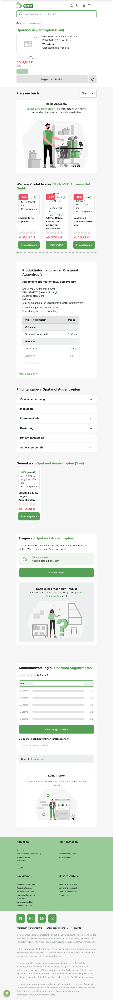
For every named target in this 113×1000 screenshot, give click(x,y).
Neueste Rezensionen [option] (33, 759)
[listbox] (56, 759)
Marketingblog (65, 857)
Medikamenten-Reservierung (28, 854)
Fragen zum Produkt (52, 79)
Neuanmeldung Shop (67, 854)
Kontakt (19, 868)
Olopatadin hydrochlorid (55, 47)
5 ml (22, 71)
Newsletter (20, 861)
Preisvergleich (29, 244)
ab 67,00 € (54, 237)
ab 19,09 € (26, 509)
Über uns (20, 850)
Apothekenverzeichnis (25, 884)
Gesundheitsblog (23, 857)
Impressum (21, 928)
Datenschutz (36, 928)
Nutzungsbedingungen (56, 928)
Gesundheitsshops (24, 888)
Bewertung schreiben (56, 729)
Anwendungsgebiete (24, 902)
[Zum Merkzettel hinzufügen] (35, 37)
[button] (89, 5)
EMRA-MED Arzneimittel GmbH (59, 36)
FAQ (18, 864)
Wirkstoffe (20, 898)
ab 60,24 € (27, 237)
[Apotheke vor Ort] (72, 5)
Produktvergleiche (24, 905)
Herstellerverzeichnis (25, 891)
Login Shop (63, 850)
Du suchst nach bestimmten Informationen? (44, 738)
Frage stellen (56, 572)
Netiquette (76, 928)
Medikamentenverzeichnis (27, 895)
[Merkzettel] (78, 5)
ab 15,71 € (81, 237)
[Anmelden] (83, 5)
